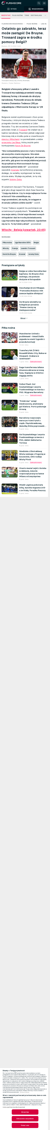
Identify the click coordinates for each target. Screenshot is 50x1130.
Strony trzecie (24, 1092)
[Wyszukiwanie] (39, 3)
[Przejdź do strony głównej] (13, 3)
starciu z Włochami (10, 139)
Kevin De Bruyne (23, 145)
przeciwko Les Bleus (11, 142)
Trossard (23, 129)
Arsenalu (15, 170)
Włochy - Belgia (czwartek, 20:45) (24, 229)
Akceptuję (25, 1112)
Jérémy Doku (16, 179)
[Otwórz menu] (44, 3)
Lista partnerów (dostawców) (14, 1107)
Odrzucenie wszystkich (25, 1119)
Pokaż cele (25, 1125)
